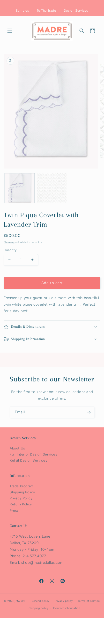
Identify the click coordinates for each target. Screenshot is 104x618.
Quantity (10, 250)
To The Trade (46, 10)
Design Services (76, 10)
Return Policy (21, 504)
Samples (22, 10)
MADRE (21, 601)
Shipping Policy (22, 492)
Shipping (9, 242)
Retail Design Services (28, 460)
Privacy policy (63, 601)
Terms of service (89, 601)
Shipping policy (39, 608)
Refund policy (40, 601)
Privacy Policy (21, 498)
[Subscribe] (88, 412)
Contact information (66, 608)
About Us (17, 448)
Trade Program (22, 486)
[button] (9, 30)
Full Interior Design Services (33, 454)
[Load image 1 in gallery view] (20, 188)
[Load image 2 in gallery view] (52, 188)
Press (14, 511)
